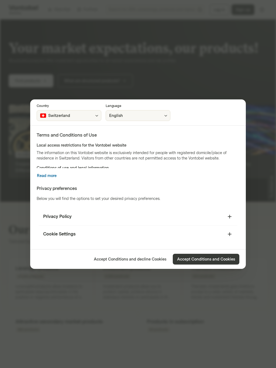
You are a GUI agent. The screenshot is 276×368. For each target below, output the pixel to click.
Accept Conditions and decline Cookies (130, 259)
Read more (47, 175)
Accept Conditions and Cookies (206, 259)
